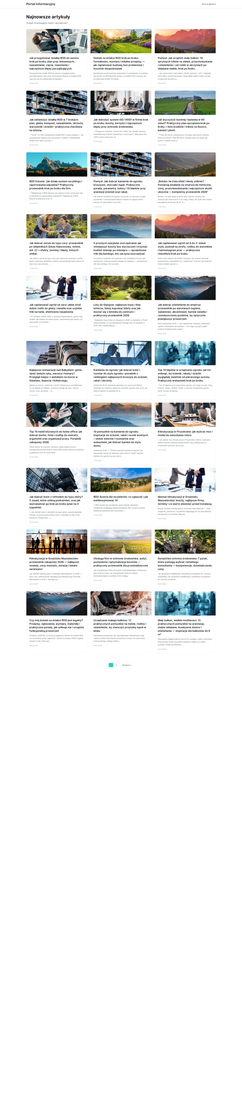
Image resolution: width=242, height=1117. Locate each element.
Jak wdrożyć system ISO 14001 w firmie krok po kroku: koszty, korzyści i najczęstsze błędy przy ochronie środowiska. (121, 123)
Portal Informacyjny (40, 4)
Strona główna (209, 4)
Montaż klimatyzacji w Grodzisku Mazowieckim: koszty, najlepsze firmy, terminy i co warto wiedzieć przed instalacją (184, 500)
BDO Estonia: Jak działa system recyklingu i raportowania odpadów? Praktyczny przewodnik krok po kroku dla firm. (55, 185)
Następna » (126, 665)
